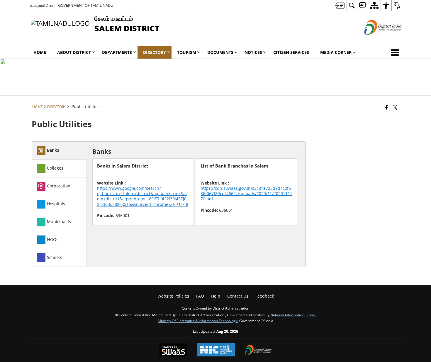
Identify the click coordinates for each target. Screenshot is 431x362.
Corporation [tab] (58, 185)
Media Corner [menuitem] (336, 52)
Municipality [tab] (59, 221)
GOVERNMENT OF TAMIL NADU (85, 5)
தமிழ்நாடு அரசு (42, 5)
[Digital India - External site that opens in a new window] (375, 39)
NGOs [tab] (52, 239)
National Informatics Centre (292, 315)
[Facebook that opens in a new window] (386, 107)
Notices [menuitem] (253, 52)
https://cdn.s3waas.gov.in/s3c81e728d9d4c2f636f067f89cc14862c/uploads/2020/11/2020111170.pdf (246, 193)
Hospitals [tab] (56, 203)
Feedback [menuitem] (264, 296)
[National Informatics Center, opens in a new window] (216, 350)
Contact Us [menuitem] (237, 296)
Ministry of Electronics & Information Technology (197, 320)
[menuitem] (340, 5)
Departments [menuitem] (117, 52)
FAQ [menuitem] (200, 296)
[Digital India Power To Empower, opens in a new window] (258, 350)
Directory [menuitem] (154, 52)
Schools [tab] (54, 257)
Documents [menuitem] (220, 52)
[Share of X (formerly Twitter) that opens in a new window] (395, 107)
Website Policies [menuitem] (173, 296)
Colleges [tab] (55, 167)
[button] (396, 52)
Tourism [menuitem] (186, 52)
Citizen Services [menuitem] (291, 52)
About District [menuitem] (74, 52)
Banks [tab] (53, 150)
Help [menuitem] (215, 296)
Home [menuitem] (39, 52)
